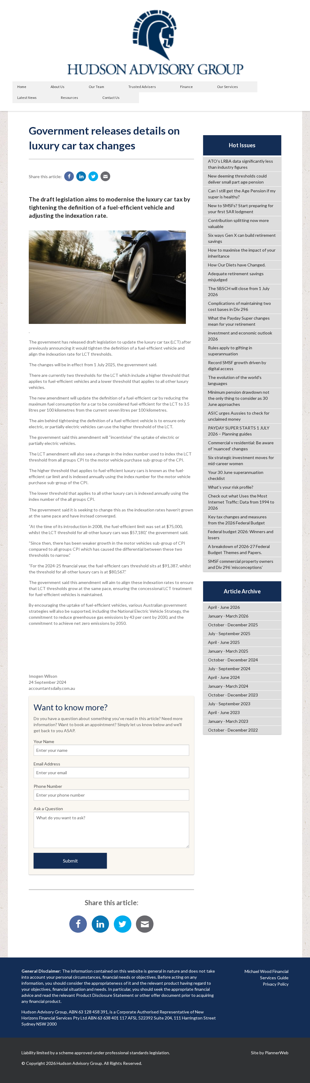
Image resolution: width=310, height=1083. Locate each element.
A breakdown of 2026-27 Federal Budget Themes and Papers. (239, 549)
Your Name (44, 741)
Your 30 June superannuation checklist (235, 475)
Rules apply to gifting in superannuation (230, 350)
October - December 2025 (233, 624)
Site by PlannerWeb (270, 1052)
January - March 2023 (228, 721)
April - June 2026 (224, 607)
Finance (186, 87)
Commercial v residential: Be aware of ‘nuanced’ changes (241, 445)
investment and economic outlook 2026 (240, 335)
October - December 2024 (233, 659)
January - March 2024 (228, 686)
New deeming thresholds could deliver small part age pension (237, 178)
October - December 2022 (233, 729)
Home (21, 87)
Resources (69, 97)
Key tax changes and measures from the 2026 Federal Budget (237, 519)
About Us (57, 87)
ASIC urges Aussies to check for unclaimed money (238, 416)
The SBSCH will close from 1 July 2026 (238, 291)
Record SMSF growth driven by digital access (237, 365)
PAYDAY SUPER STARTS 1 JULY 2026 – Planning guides (238, 430)
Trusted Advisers (142, 87)
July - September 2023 (229, 703)
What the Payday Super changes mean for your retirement (239, 321)
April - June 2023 (224, 712)
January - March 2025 (228, 651)
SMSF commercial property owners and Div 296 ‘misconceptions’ (240, 564)
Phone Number (48, 786)
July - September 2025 (229, 633)
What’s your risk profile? (230, 487)
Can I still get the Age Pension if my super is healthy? (241, 193)
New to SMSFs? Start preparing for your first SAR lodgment (240, 208)
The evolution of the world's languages (235, 380)
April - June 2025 (224, 642)
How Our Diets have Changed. (236, 264)
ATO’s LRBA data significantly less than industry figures (240, 164)
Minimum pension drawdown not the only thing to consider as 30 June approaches (238, 398)
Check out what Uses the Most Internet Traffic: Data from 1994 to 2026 (241, 502)
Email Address (47, 763)
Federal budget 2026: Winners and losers (240, 534)
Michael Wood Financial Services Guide (267, 974)
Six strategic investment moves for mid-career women (241, 460)
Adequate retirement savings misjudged (236, 276)
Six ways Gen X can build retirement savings (242, 238)
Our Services (227, 87)
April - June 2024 (224, 677)
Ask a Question (48, 808)
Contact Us (111, 97)
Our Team (96, 87)
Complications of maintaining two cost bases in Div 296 (239, 306)
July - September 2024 (229, 668)
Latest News (27, 97)
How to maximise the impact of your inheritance (241, 253)
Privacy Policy (276, 984)
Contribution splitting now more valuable (238, 223)
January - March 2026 (228, 615)
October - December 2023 (233, 694)
